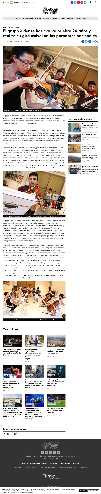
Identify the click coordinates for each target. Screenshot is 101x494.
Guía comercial (28, 18)
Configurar (93, 490)
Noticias (17, 18)
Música (18, 434)
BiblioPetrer (47, 18)
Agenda (70, 18)
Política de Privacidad (48, 467)
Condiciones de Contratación (68, 467)
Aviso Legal (18, 467)
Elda (5, 434)
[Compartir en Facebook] (82, 41)
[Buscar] (95, 2)
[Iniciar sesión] (90, 2)
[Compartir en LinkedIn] (89, 41)
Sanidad (8, 404)
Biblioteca (38, 18)
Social (29, 344)
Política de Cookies (31, 467)
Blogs (55, 18)
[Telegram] (85, 2)
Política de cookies (11, 490)
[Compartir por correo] (93, 41)
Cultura (8, 344)
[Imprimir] (96, 41)
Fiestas (51, 375)
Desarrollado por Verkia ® (50, 486)
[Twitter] (75, 2)
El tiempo (78, 18)
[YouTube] (78, 2)
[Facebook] (72, 2)
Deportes (8, 375)
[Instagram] (81, 2)
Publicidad (84, 467)
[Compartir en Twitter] (86, 41)
